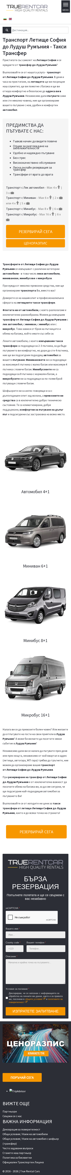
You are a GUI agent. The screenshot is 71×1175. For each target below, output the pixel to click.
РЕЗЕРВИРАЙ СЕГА (35, 231)
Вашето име (13, 928)
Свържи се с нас (12, 1116)
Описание (11, 956)
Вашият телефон (36, 942)
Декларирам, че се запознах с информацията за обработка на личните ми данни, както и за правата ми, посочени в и (36, 998)
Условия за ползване (17, 989)
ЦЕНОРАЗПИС (35, 243)
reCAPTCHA (13, 908)
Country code (13, 942)
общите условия (33, 999)
